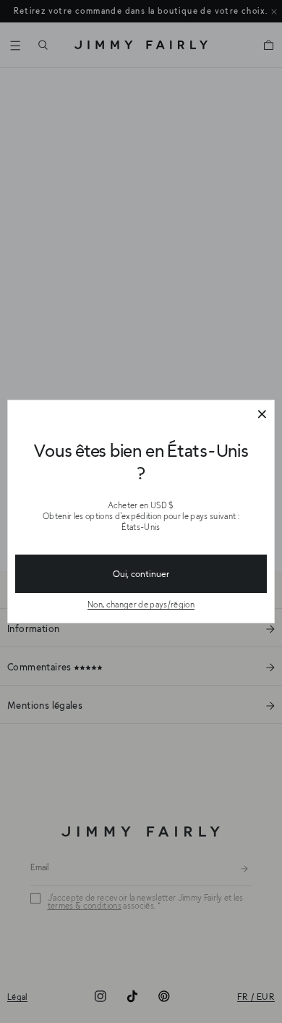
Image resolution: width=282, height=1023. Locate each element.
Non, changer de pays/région (141, 604)
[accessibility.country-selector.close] (261, 414)
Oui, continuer (141, 573)
